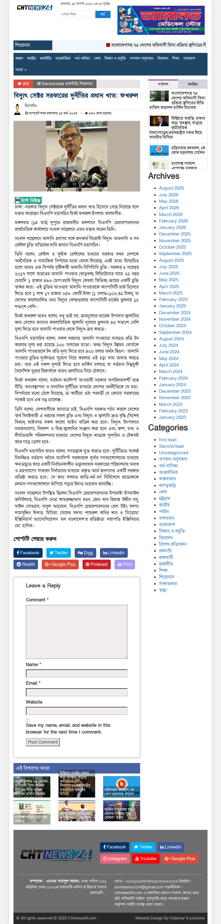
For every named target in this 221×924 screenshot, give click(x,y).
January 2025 (172, 306)
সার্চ (103, 14)
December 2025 (175, 234)
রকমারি (165, 551)
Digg (88, 553)
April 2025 (169, 286)
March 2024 (170, 371)
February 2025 (173, 299)
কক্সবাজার (167, 479)
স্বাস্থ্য (163, 590)
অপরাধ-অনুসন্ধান (141, 58)
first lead (167, 440)
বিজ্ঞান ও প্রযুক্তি (115, 58)
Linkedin (116, 553)
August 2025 (171, 260)
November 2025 (175, 241)
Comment (37, 600)
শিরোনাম (86, 83)
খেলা (97, 58)
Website (34, 702)
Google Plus (63, 564)
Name (33, 665)
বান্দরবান (166, 518)
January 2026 (172, 227)
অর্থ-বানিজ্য (82, 58)
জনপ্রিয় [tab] (193, 84)
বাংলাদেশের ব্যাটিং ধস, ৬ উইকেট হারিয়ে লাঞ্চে (76, 815)
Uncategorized (173, 453)
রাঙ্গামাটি (166, 558)
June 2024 (169, 352)
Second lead (53, 83)
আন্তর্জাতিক (63, 58)
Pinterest (98, 564)
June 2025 (169, 273)
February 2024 (173, 378)
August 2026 (171, 188)
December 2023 (175, 391)
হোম (25, 83)
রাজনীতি (45, 58)
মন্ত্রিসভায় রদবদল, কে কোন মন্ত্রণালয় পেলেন (119, 791)
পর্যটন (164, 512)
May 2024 (168, 358)
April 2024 (169, 365)
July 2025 (168, 267)
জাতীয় (31, 58)
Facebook (29, 553)
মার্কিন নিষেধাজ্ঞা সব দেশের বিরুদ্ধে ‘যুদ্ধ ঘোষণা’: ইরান (118, 813)
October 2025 (172, 247)
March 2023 (170, 404)
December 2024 (175, 313)
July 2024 (168, 345)
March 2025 (170, 293)
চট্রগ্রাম (164, 498)
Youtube (147, 859)
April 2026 (169, 208)
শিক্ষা (175, 58)
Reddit (28, 564)
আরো (19, 69)
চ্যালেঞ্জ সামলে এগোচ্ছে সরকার (31, 819)
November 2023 (175, 398)
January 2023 (172, 417)
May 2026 (168, 201)
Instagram (117, 859)
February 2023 (173, 411)
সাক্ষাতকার (168, 584)
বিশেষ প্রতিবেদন (173, 544)
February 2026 (173, 221)
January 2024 (172, 385)
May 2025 (168, 280)
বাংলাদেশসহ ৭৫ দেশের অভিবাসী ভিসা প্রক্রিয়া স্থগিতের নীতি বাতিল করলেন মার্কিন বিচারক (31, 787)
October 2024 (172, 326)
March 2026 (170, 214)
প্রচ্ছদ (19, 58)
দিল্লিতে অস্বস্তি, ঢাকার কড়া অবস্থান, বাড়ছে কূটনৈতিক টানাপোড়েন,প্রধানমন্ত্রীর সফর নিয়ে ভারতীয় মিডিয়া (75, 783)
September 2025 (175, 254)
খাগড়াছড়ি (167, 485)
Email (33, 683)
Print (127, 564)
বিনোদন (162, 58)
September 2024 (175, 332)
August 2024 (171, 339)
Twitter (61, 553)
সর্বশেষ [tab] (163, 84)
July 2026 (168, 195)
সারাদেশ (189, 58)
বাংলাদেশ (167, 525)
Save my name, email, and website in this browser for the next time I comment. (68, 728)
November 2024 (175, 319)
